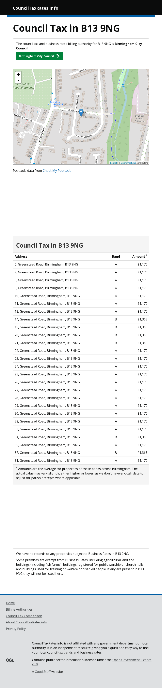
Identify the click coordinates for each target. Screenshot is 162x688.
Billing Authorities (19, 609)
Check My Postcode (57, 170)
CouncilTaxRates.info (35, 8)
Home (10, 603)
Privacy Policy (16, 629)
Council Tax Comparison (24, 616)
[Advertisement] (81, 203)
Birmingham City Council (36, 56)
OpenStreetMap (128, 162)
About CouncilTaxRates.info (26, 622)
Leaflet (113, 162)
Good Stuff (43, 671)
